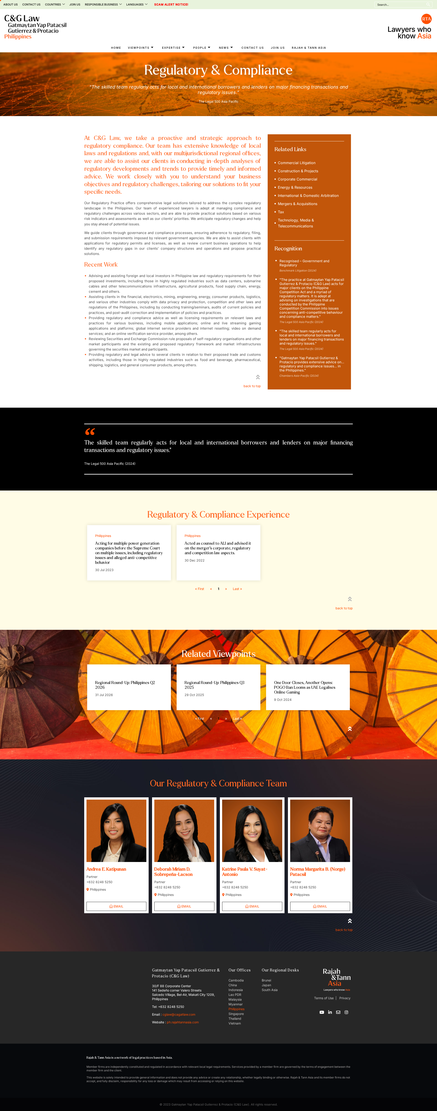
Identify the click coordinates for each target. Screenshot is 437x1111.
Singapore (236, 1014)
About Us (10, 4)
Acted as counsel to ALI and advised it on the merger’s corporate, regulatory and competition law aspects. (218, 548)
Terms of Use (324, 998)
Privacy (344, 998)
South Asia (270, 990)
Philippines (236, 1009)
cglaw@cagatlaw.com (179, 1014)
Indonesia (236, 990)
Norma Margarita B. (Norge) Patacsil (317, 872)
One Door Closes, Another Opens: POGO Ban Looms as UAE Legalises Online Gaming (304, 687)
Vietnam (235, 1023)
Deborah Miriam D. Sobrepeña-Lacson (173, 872)
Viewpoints (139, 47)
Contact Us (31, 4)
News (224, 47)
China (233, 985)
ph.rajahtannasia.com (183, 1022)
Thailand (235, 1018)
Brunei (266, 980)
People (199, 47)
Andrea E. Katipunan (106, 869)
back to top (252, 386)
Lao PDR (235, 995)
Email (118, 906)
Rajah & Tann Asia (309, 47)
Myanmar (236, 1004)
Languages (135, 4)
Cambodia (236, 980)
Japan (266, 985)
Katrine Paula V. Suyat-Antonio (244, 872)
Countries (53, 4)
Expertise (171, 47)
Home (116, 47)
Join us (74, 4)
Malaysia (235, 999)
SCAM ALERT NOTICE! (165, 4)
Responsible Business (101, 4)
